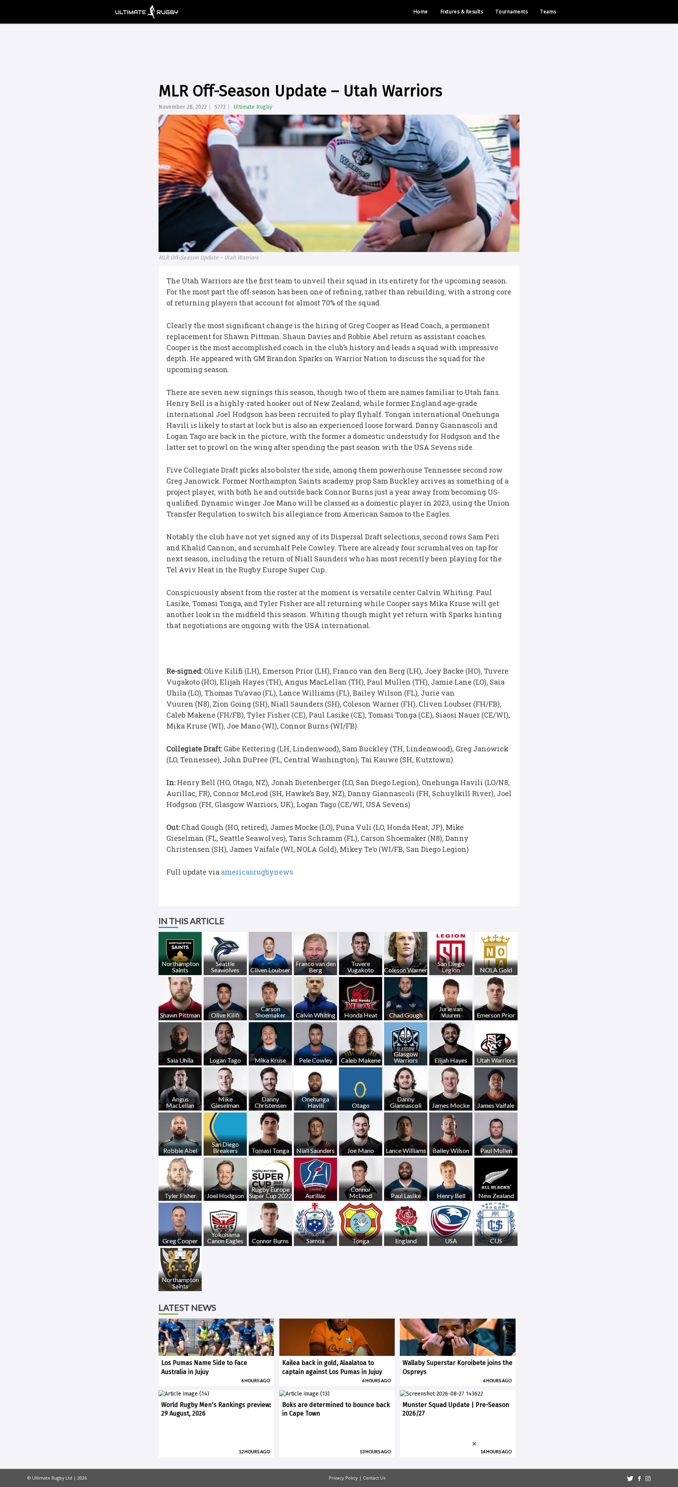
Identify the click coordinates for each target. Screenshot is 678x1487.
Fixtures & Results (462, 11)
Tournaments (512, 11)
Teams (548, 11)
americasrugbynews (257, 872)
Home (421, 11)
